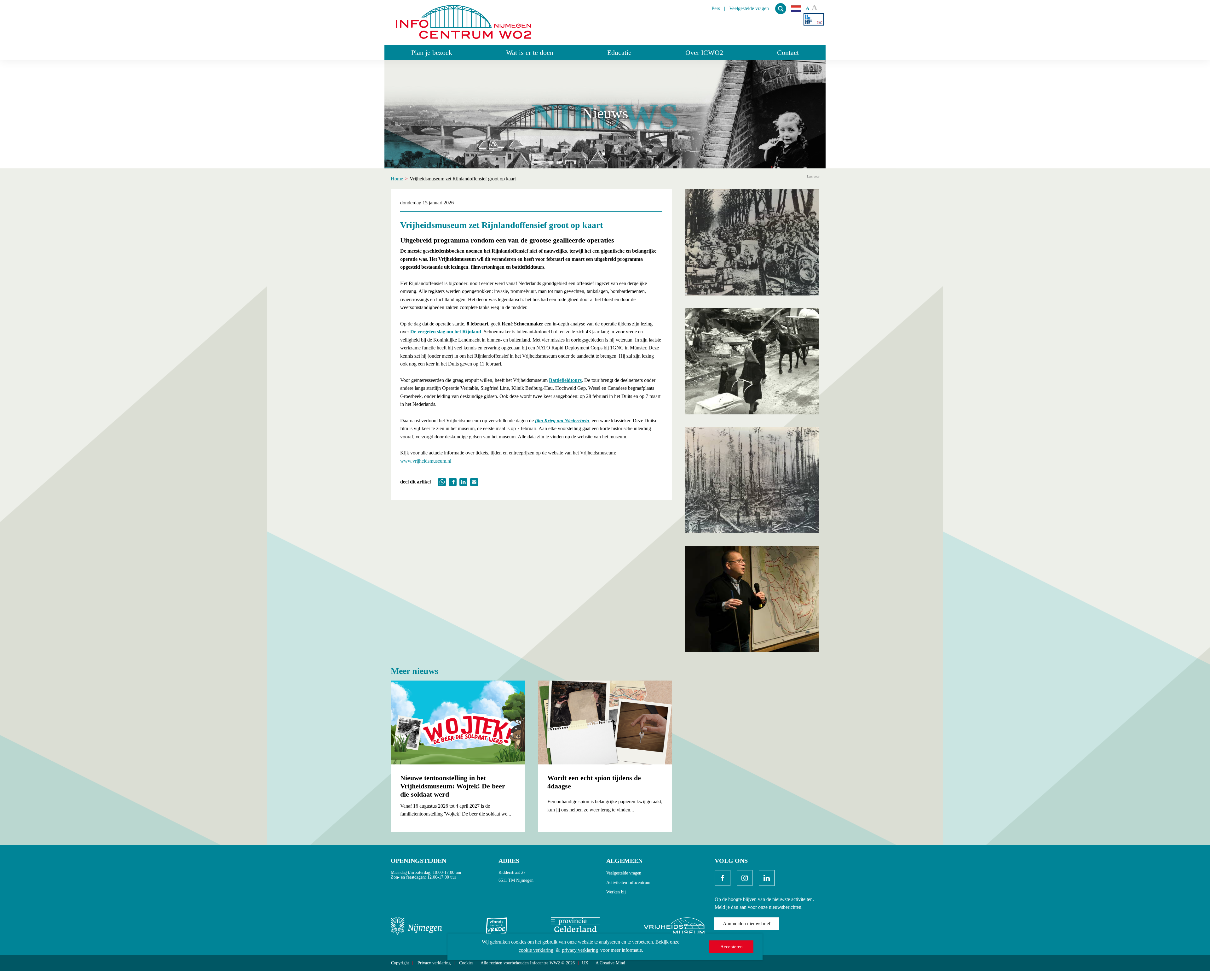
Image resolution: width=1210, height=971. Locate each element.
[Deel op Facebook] (453, 481)
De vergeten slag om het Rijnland (445, 331)
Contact (788, 52)
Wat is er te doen (529, 52)
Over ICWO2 (704, 52)
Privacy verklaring (434, 963)
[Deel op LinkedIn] (463, 481)
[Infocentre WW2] (463, 19)
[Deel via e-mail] (474, 481)
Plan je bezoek (431, 52)
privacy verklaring (580, 950)
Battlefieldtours (565, 380)
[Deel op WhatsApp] (442, 481)
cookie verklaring (536, 950)
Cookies (466, 963)
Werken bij (616, 892)
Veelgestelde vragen (749, 8)
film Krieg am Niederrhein (562, 420)
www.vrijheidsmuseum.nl (425, 461)
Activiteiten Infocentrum (628, 882)
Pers (716, 8)
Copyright (400, 963)
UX (585, 963)
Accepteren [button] (731, 946)
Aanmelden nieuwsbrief (746, 923)
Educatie (619, 52)
